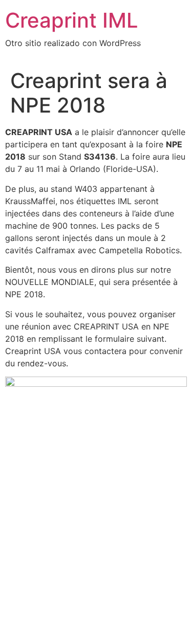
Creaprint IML (71, 20)
